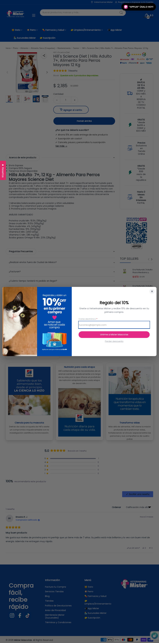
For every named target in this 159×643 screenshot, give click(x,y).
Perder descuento (114, 341)
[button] (138, 7)
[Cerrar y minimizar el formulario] (152, 291)
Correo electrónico (88, 319)
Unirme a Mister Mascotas (114, 334)
